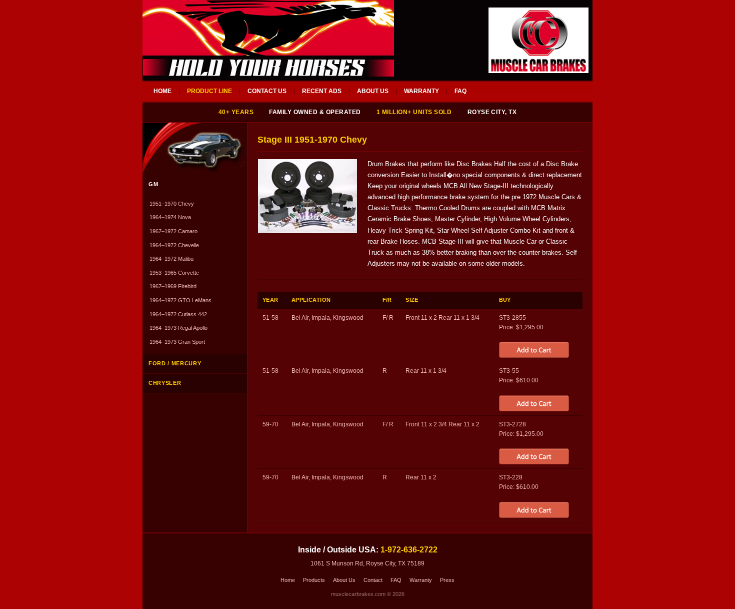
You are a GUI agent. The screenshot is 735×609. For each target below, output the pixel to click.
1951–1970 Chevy (172, 204)
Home (287, 580)
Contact (373, 580)
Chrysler (164, 383)
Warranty (421, 580)
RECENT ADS (322, 91)
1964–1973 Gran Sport (177, 342)
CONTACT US (267, 91)
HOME (163, 91)
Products (314, 580)
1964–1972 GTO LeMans (181, 300)
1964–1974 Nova (170, 217)
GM (153, 184)
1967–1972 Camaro (174, 231)
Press (447, 580)
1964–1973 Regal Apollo (179, 328)
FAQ (460, 91)
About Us (344, 580)
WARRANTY (421, 91)
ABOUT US (372, 91)
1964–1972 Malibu (172, 259)
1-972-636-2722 (409, 549)
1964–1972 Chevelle (174, 245)
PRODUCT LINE (209, 91)
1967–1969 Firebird (173, 286)
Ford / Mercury (174, 363)
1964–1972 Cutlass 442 (178, 314)
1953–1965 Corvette (174, 273)
